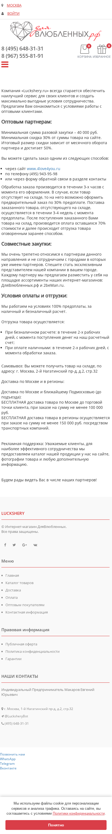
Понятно (56, 825)
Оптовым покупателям (25, 604)
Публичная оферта (21, 644)
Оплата (11, 597)
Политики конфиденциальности (79, 813)
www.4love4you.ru (43, 168)
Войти (13, 13)
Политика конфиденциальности (32, 651)
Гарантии (13, 658)
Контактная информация (26, 612)
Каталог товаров (19, 582)
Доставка (13, 590)
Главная (12, 575)
